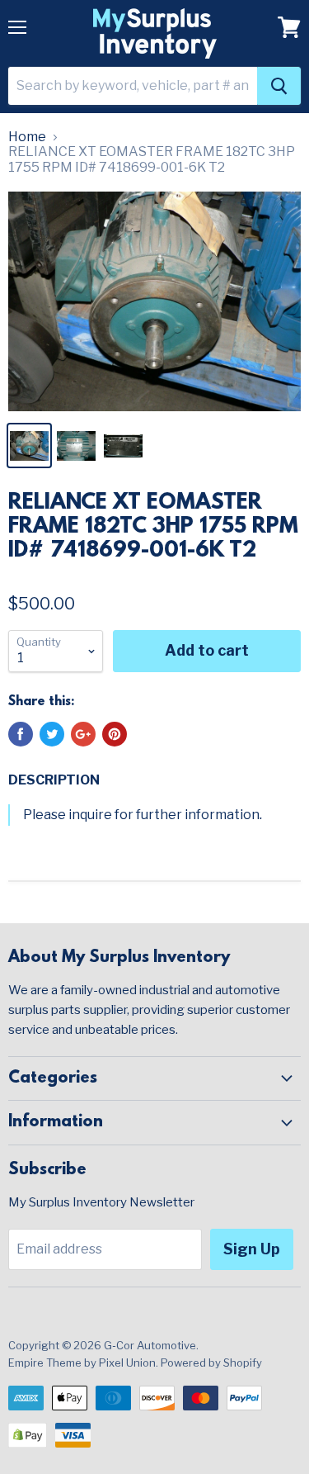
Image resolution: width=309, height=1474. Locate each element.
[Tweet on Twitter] (52, 734)
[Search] (279, 86)
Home (27, 137)
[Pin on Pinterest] (114, 734)
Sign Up (251, 1249)
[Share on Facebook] (20, 734)
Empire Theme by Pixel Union (82, 1362)
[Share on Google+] (83, 734)
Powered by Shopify (211, 1362)
